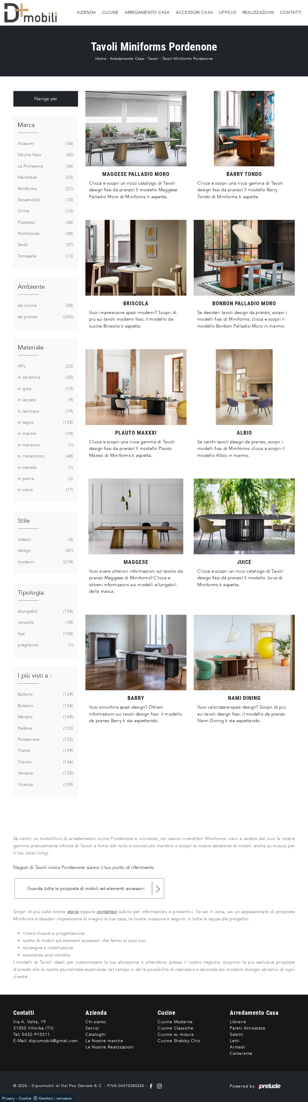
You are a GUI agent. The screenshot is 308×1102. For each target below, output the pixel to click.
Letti (234, 1041)
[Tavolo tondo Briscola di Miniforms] (135, 258)
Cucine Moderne (175, 1022)
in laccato (45, 400)
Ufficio (227, 12)
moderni (45, 562)
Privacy (8, 1098)
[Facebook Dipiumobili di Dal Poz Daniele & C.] (152, 1085)
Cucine (110, 12)
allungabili (45, 611)
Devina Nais (45, 155)
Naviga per (45, 99)
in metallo (45, 467)
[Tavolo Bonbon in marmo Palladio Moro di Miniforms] (244, 258)
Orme (45, 211)
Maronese (45, 177)
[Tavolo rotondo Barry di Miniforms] (244, 129)
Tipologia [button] (31, 593)
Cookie (25, 1098)
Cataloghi (95, 1034)
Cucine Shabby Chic (179, 1041)
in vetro (45, 490)
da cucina (45, 305)
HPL (45, 366)
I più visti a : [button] (35, 676)
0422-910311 (36, 1034)
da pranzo (45, 317)
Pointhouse (45, 233)
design (45, 550)
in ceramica (45, 377)
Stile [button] (24, 521)
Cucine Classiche (175, 1028)
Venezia (45, 773)
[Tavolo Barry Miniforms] (135, 653)
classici (45, 539)
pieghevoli (45, 645)
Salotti (236, 1034)
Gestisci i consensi (55, 1098)
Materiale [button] (31, 347)
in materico (45, 445)
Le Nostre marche (104, 1041)
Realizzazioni (258, 12)
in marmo (45, 433)
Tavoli (153, 58)
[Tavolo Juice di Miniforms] (244, 516)
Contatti (290, 12)
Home (100, 58)
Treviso (45, 762)
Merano (45, 717)
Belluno (45, 694)
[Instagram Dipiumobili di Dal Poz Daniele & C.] (158, 1085)
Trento (45, 750)
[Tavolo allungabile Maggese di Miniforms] (135, 516)
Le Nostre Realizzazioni (109, 1047)
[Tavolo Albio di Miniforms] (244, 387)
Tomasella (45, 256)
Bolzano (45, 706)
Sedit (45, 245)
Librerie (238, 1022)
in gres (45, 389)
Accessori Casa (194, 12)
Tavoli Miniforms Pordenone (187, 58)
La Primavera (45, 166)
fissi (45, 634)
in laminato (45, 411)
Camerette (241, 1053)
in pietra (45, 479)
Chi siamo (95, 1022)
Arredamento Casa (147, 12)
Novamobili (45, 200)
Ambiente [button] (31, 287)
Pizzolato (45, 222)
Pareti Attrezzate (248, 1028)
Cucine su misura (176, 1034)
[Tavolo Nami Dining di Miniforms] (244, 653)
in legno (45, 422)
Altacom (45, 143)
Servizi (92, 1028)
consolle (45, 622)
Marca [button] (26, 125)
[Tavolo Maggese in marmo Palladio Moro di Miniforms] (135, 129)
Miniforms (45, 189)
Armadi (237, 1047)
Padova (45, 728)
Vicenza (45, 784)
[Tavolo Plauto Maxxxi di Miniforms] (135, 387)
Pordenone (45, 739)
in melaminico (45, 456)
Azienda (86, 12)
